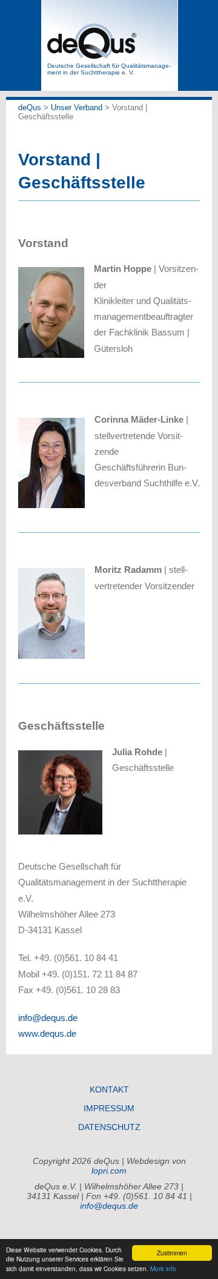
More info (163, 1268)
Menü (21, 45)
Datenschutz (109, 1127)
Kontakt (109, 1089)
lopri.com (109, 1170)
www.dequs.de (47, 1033)
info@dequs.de (48, 1018)
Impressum (109, 1108)
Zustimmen (172, 1252)
